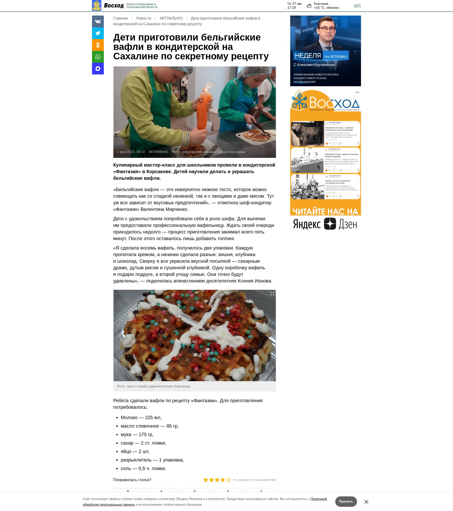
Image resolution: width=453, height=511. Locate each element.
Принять (346, 501)
